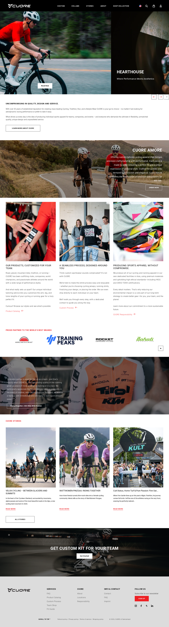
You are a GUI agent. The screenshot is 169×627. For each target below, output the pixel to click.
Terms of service (85, 619)
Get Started (84, 556)
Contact (107, 593)
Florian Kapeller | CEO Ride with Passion (26, 406)
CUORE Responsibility (122, 314)
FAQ (48, 593)
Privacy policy (73, 619)
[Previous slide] (153, 96)
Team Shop (52, 605)
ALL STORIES (20, 519)
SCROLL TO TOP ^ (44, 619)
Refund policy (62, 619)
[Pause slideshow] (166, 96)
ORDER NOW (154, 187)
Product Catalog (13, 311)
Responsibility (83, 601)
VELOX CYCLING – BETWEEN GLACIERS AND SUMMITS (26, 492)
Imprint (107, 601)
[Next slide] (160, 96)
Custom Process (66, 308)
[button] (61, 6)
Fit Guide (51, 609)
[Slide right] (160, 348)
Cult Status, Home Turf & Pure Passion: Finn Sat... (135, 490)
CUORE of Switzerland (122, 619)
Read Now (13, 86)
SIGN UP (141, 598)
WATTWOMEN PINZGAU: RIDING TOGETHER (79, 490)
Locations (81, 597)
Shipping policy (98, 619)
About (79, 593)
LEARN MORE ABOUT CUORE (23, 128)
